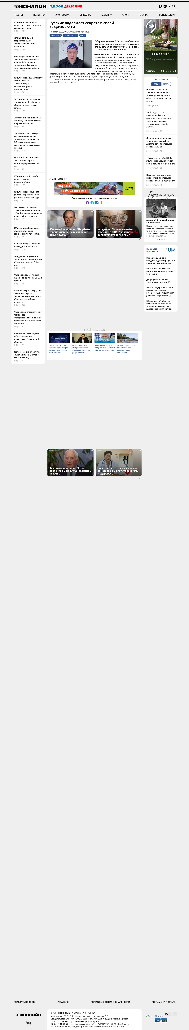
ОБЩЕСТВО (85, 14)
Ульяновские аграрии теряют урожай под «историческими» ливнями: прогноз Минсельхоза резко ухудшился (28, 318)
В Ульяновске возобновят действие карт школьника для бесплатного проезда (26, 194)
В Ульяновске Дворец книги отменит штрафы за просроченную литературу (27, 231)
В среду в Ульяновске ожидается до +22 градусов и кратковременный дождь (160, 260)
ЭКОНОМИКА (62, 14)
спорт (82, 35)
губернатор (56, 35)
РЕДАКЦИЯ (63, 1002)
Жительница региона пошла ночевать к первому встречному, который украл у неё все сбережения (160, 291)
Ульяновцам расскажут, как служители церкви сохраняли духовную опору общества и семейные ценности (27, 296)
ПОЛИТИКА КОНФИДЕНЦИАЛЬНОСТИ (110, 1002)
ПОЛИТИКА (39, 14)
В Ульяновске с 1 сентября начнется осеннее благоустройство (27, 179)
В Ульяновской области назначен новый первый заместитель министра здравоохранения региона (159, 305)
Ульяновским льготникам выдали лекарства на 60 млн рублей (28, 278)
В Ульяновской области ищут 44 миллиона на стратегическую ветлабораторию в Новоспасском (28, 83)
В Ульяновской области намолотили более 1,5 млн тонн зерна (159, 271)
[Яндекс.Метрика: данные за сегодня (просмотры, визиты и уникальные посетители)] (155, 1016)
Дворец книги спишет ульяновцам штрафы (157, 280)
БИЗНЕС (143, 14)
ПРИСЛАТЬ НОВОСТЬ (24, 1002)
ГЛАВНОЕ (18, 14)
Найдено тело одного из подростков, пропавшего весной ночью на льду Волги (160, 178)
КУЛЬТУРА (106, 14)
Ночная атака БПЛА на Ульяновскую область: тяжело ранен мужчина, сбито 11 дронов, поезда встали (158, 95)
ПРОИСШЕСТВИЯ (166, 14)
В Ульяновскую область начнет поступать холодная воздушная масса (27, 25)
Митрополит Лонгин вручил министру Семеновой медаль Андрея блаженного (28, 120)
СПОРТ (125, 14)
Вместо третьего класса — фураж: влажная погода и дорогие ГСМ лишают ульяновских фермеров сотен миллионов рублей (26, 62)
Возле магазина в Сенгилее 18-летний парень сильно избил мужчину (27, 355)
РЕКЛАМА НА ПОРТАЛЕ (163, 1002)
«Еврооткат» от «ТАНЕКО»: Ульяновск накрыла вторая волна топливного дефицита (160, 161)
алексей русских (70, 35)
